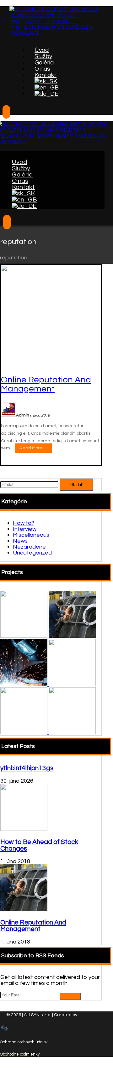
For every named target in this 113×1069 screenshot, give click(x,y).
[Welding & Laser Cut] (24, 732)
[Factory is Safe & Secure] (24, 684)
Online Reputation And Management (33, 925)
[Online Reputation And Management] (23, 910)
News (20, 541)
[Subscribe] (70, 996)
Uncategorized (32, 553)
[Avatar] (8, 415)
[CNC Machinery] (24, 636)
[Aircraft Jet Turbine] (72, 732)
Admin (22, 415)
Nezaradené (29, 547)
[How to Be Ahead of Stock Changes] (23, 829)
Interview (24, 529)
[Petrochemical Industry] (72, 684)
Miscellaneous (31, 535)
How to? (23, 523)
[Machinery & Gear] (72, 636)
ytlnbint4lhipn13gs (26, 768)
